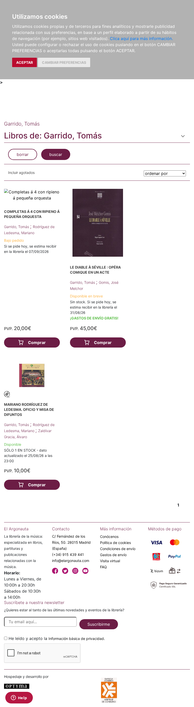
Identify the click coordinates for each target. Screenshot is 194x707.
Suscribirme (98, 624)
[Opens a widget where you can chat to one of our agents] (19, 698)
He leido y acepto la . (57, 638)
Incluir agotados (21, 172)
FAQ (103, 567)
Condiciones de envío (117, 549)
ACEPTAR (24, 62)
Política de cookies (115, 542)
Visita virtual (110, 561)
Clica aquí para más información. (141, 38)
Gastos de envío (113, 555)
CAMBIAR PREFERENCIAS (64, 62)
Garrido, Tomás (17, 227)
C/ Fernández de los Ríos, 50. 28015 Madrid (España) (71, 542)
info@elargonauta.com (70, 560)
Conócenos (109, 536)
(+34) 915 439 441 (68, 554)
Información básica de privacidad (76, 638)
